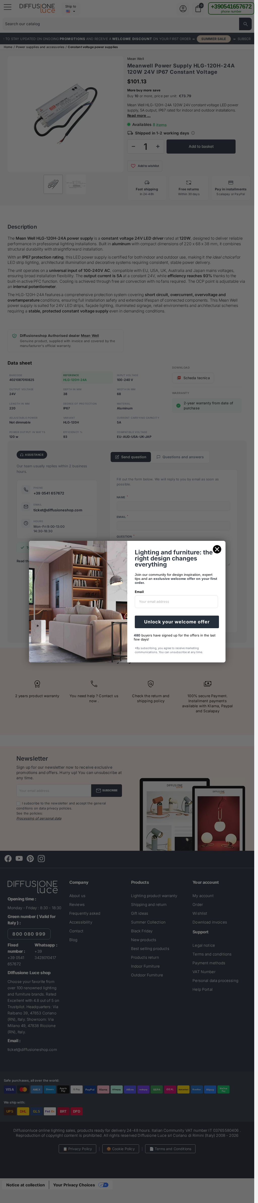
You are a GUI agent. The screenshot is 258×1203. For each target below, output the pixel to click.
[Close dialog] (217, 549)
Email (139, 592)
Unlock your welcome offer (177, 621)
